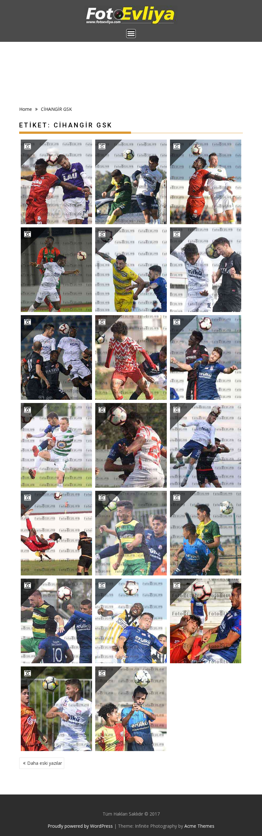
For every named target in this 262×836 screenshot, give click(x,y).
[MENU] (131, 33)
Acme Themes (199, 826)
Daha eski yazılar (44, 763)
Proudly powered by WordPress (80, 826)
